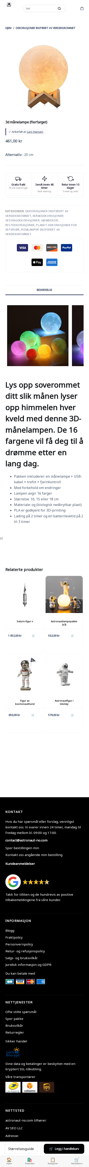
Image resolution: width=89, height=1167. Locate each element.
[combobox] (39, 8)
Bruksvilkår (14, 1025)
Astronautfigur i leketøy (64, 702)
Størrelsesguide (21, 1148)
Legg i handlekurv (67, 1149)
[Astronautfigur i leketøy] (64, 673)
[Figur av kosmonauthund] (24, 673)
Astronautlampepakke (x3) (64, 623)
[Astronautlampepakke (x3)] (64, 594)
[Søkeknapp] (59, 8)
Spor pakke (14, 1018)
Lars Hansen (35, 132)
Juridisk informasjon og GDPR (28, 964)
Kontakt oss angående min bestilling (33, 855)
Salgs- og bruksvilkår (21, 958)
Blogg (9, 930)
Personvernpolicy (19, 944)
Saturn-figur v (25, 621)
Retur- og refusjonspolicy (25, 951)
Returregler (14, 1032)
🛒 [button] (33, 635)
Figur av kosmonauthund (25, 702)
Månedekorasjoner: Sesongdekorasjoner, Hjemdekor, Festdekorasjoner (34, 220)
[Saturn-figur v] (24, 594)
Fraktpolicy (14, 937)
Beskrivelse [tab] (44, 290)
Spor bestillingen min (22, 848)
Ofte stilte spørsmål (20, 1012)
